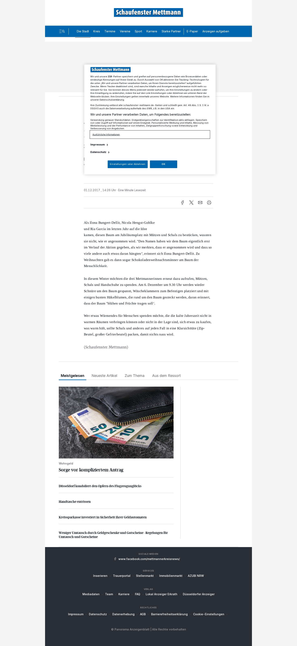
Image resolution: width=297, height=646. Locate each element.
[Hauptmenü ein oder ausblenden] (62, 31)
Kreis (96, 31)
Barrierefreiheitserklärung (169, 614)
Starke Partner (171, 31)
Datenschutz (98, 614)
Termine (109, 31)
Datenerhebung (123, 614)
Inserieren (100, 575)
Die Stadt (83, 31)
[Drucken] (209, 202)
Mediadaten (91, 594)
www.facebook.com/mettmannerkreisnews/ (149, 559)
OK (163, 164)
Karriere (151, 31)
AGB (143, 614)
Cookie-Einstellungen (208, 614)
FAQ (137, 594)
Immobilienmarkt (170, 575)
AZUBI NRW (196, 575)
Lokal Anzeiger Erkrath (161, 594)
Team (109, 594)
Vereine (125, 31)
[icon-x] (191, 202)
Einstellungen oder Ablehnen (127, 164)
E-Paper (192, 31)
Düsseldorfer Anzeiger (199, 594)
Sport (138, 31)
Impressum (75, 614)
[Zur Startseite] (148, 12)
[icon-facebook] (182, 202)
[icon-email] (200, 202)
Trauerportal (122, 575)
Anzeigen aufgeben (215, 31)
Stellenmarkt (145, 575)
